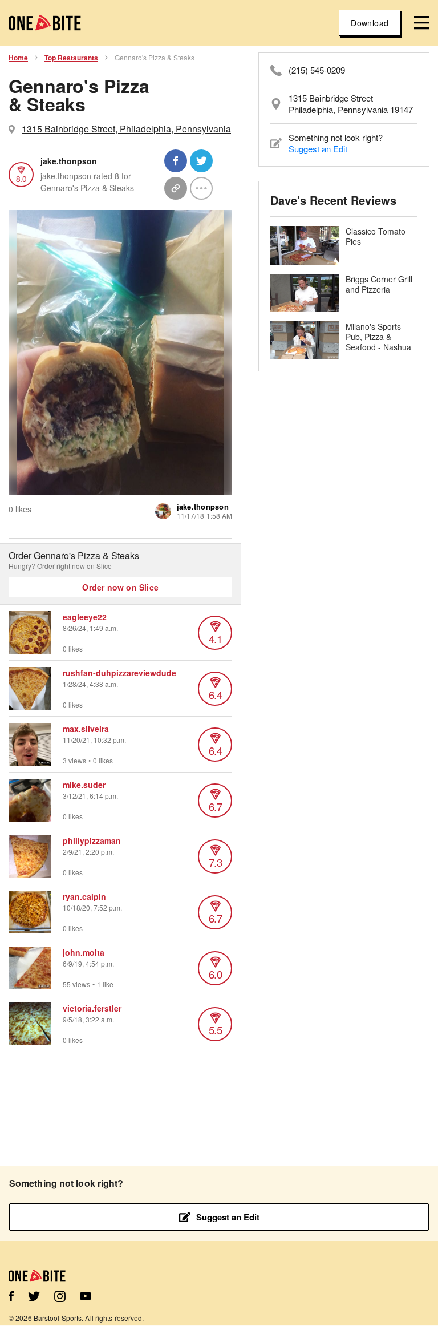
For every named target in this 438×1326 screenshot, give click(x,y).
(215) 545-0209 (317, 70)
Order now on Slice (120, 587)
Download (369, 23)
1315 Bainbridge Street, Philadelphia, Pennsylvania (126, 128)
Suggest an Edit (318, 149)
